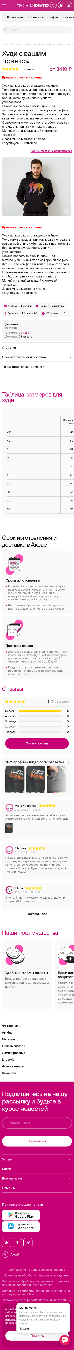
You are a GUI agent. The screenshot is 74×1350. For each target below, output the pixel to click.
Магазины (9, 1039)
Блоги (6, 1168)
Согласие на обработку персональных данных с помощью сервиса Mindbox (36, 1292)
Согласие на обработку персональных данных (37, 1275)
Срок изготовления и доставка (24, 356)
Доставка (11, 326)
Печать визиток (13, 1046)
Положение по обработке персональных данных (37, 1300)
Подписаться (37, 1141)
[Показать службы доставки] (67, 325)
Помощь (8, 1188)
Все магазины (12, 1178)
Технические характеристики (23, 366)
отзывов (27, 69)
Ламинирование (13, 1053)
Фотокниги (15, 17)
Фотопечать (11, 1025)
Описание (9, 347)
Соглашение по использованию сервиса (37, 1269)
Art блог (8, 1032)
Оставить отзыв (37, 743)
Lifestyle (8, 1059)
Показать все (37, 913)
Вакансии (9, 1073)
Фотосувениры (13, 1066)
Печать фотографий (43, 17)
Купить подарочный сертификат (51, 150)
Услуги (7, 1159)
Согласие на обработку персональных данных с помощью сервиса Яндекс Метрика (36, 1283)
